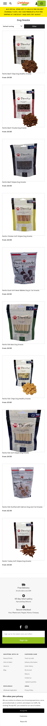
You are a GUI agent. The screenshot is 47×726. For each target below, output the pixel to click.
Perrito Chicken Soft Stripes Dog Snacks (17, 236)
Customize (23, 716)
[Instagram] (26, 627)
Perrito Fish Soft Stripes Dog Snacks (15, 453)
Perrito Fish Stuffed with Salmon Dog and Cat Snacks (22, 507)
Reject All (23, 722)
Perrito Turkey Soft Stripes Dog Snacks (16, 561)
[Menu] (5, 3)
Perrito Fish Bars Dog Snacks (12, 344)
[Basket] (41, 3)
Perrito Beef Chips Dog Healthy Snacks (16, 74)
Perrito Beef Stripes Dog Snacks (14, 182)
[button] (11, 4)
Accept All (23, 711)
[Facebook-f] (20, 627)
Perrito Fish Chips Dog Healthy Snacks (16, 399)
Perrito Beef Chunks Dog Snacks (14, 128)
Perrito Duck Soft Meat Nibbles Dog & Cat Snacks (20, 290)
